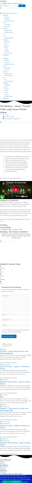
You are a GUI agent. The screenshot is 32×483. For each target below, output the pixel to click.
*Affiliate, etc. (3, 472)
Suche (1, 5)
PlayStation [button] (5, 15)
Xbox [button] (4, 22)
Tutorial (6, 49)
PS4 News (7, 19)
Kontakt (3, 1)
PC (5, 36)
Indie (6, 43)
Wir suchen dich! (8, 53)
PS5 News (7, 17)
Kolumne (7, 45)
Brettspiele (7, 41)
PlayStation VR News (10, 21)
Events (6, 47)
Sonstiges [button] (5, 39)
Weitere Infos (15, 481)
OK (5, 481)
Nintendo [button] (5, 28)
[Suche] (21, 5)
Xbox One (7, 26)
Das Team (2, 461)
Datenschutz (3, 469)
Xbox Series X (8, 24)
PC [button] (3, 34)
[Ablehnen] (25, 482)
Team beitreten (3, 464)
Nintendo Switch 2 (9, 32)
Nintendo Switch (8, 30)
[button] (16, 267)
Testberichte (6, 55)
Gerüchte (7, 51)
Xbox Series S (10, 118)
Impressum (3, 467)
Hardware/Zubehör (9, 38)
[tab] (17, 344)
